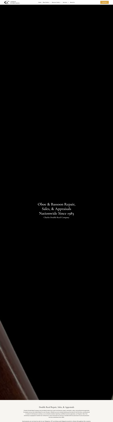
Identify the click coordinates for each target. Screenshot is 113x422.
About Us (72, 2)
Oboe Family (46, 2)
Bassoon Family (56, 2)
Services (65, 2)
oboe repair (53, 410)
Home (39, 2)
